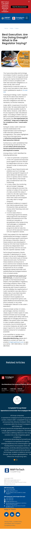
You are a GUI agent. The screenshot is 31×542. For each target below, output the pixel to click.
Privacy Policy (8, 521)
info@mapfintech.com (16, 342)
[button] (14, 460)
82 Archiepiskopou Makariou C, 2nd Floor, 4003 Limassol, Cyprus (16, 504)
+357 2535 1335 (9, 498)
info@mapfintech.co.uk (11, 491)
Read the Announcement (19, 7)
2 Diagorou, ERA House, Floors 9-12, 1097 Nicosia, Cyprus (15, 506)
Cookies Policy (17, 521)
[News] (13, 28)
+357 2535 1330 (9, 499)
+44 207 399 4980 (10, 489)
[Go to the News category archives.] (18, 28)
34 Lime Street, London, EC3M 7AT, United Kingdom (16, 493)
